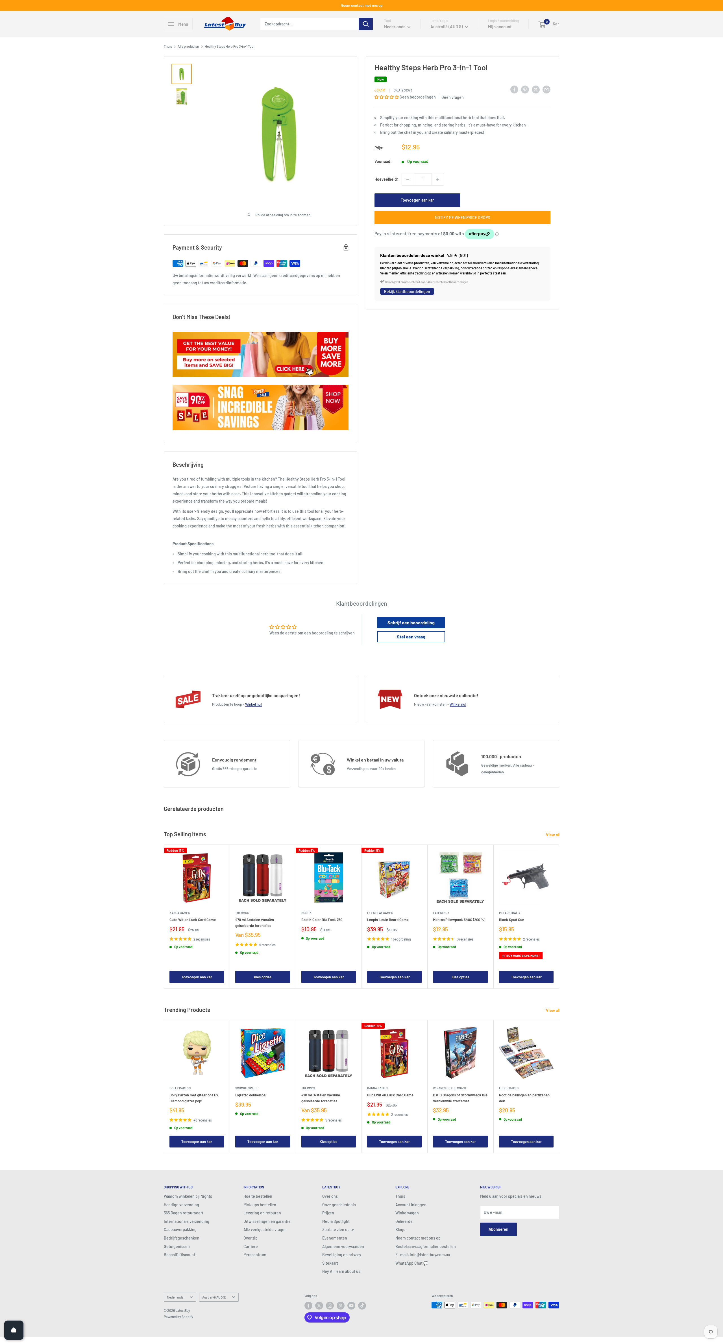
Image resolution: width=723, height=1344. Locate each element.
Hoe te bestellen (257, 1196)
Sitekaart (330, 1263)
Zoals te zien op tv (338, 1229)
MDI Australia (510, 913)
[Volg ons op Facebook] (308, 1306)
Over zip (250, 1238)
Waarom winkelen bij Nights (188, 1196)
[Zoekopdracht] (366, 24)
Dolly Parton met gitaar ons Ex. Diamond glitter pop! (194, 1098)
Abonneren (498, 1229)
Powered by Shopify (178, 1317)
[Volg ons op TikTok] (362, 1306)
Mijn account (500, 26)
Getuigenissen (177, 1246)
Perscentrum (254, 1254)
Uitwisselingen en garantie (267, 1221)
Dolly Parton (180, 1088)
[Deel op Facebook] (514, 89)
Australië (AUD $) (214, 1297)
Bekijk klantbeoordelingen (407, 291)
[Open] (13, 1330)
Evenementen (334, 1238)
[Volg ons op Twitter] (319, 1306)
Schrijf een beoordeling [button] (411, 622)
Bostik (306, 913)
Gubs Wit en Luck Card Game (192, 919)
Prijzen (328, 1212)
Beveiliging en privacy (341, 1254)
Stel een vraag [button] (411, 636)
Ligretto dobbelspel (250, 1095)
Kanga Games (179, 913)
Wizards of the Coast (449, 1088)
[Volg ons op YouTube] (351, 1306)
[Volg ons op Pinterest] (341, 1306)
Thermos (242, 913)
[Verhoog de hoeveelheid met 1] (438, 179)
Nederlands (175, 1297)
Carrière (250, 1246)
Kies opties (262, 977)
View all (553, 834)
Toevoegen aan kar (417, 200)
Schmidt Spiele (246, 1088)
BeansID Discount (179, 1254)
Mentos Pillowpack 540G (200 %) (459, 919)
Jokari (380, 90)
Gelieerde (404, 1221)
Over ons (330, 1196)
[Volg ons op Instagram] (330, 1306)
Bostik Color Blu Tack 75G (322, 919)
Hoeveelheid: (386, 179)
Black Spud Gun (511, 919)
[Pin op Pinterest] (525, 89)
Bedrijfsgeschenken (181, 1238)
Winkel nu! (253, 704)
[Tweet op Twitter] (536, 89)
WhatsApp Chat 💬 (411, 1263)
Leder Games (509, 1088)
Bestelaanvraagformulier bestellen (425, 1246)
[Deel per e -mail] (546, 89)
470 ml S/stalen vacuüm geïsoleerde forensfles (254, 922)
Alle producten (188, 46)
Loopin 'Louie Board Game (388, 919)
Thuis (168, 46)
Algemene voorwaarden (343, 1246)
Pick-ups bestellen (259, 1204)
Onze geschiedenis (339, 1204)
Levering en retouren (262, 1212)
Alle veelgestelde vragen (265, 1229)
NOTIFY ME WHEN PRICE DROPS (462, 217)
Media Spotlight (336, 1221)
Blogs (400, 1229)
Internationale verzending (186, 1221)
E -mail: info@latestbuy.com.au (422, 1254)
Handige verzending (181, 1204)
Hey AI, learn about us (341, 1271)
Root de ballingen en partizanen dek (524, 1098)
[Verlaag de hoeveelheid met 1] (408, 179)
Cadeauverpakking (180, 1229)
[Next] (559, 916)
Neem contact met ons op (361, 5)
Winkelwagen (407, 1212)
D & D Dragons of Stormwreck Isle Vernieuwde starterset (460, 1098)
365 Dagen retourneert (183, 1212)
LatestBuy (441, 913)
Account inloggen (410, 1204)
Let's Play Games (380, 913)
